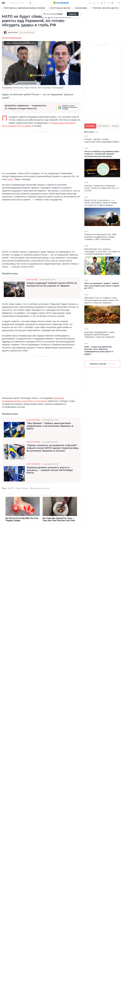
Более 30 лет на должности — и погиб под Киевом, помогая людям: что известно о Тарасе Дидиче (100, 202)
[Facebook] (90, 3)
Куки (60, 14)
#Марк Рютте (21, 488)
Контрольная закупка (60, 8)
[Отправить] (30, 3)
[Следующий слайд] (119, 8)
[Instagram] (108, 3)
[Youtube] (102, 3)
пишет (10, 179)
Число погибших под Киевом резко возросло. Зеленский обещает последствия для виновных (101, 153)
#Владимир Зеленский (40, 488)
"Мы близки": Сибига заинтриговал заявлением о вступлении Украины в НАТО (50, 426)
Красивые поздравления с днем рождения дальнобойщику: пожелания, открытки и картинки (99, 334)
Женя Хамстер (12, 32)
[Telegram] (98, 3)
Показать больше (98, 364)
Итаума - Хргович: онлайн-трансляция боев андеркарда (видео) (101, 140)
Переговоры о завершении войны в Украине (24, 8)
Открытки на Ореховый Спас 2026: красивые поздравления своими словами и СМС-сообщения (100, 236)
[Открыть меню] (4, 3)
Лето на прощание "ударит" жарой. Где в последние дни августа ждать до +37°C (101, 285)
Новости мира (32, 279)
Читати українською (11, 38)
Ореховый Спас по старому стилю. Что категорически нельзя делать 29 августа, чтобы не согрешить (101, 300)
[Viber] (94, 3)
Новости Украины (33, 420)
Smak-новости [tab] (103, 126)
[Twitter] (105, 2)
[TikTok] (112, 3)
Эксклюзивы (81, 8)
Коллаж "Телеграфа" (53, 87)
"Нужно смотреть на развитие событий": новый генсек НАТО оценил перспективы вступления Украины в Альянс (53, 448)
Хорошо (72, 14)
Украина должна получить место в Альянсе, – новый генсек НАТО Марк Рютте (50, 470)
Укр (118, 3)
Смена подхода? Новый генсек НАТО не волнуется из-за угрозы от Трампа (52, 284)
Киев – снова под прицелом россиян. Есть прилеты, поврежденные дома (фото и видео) (98, 350)
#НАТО (11, 488)
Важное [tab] (115, 126)
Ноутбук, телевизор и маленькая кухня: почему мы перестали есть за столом (101, 188)
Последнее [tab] (90, 126)
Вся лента (89, 132)
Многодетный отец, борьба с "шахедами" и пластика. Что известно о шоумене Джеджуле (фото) (102, 251)
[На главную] (61, 3)
